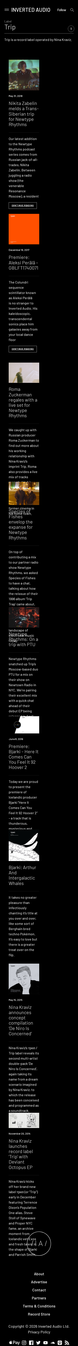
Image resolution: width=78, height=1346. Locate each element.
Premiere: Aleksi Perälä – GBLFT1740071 (23, 262)
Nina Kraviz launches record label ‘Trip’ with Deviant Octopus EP (21, 1154)
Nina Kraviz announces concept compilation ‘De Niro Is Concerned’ (21, 1020)
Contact (39, 1289)
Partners (39, 1297)
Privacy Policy (39, 1331)
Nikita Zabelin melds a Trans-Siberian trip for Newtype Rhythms (24, 113)
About (39, 1273)
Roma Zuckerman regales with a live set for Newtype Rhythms (23, 402)
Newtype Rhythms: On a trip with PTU (23, 639)
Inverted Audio (30, 10)
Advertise (39, 1281)
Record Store (39, 1314)
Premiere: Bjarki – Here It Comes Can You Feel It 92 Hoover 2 (24, 756)
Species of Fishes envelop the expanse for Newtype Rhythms (21, 524)
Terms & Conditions (39, 1306)
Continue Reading (23, 205)
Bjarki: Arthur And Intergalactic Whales (22, 875)
